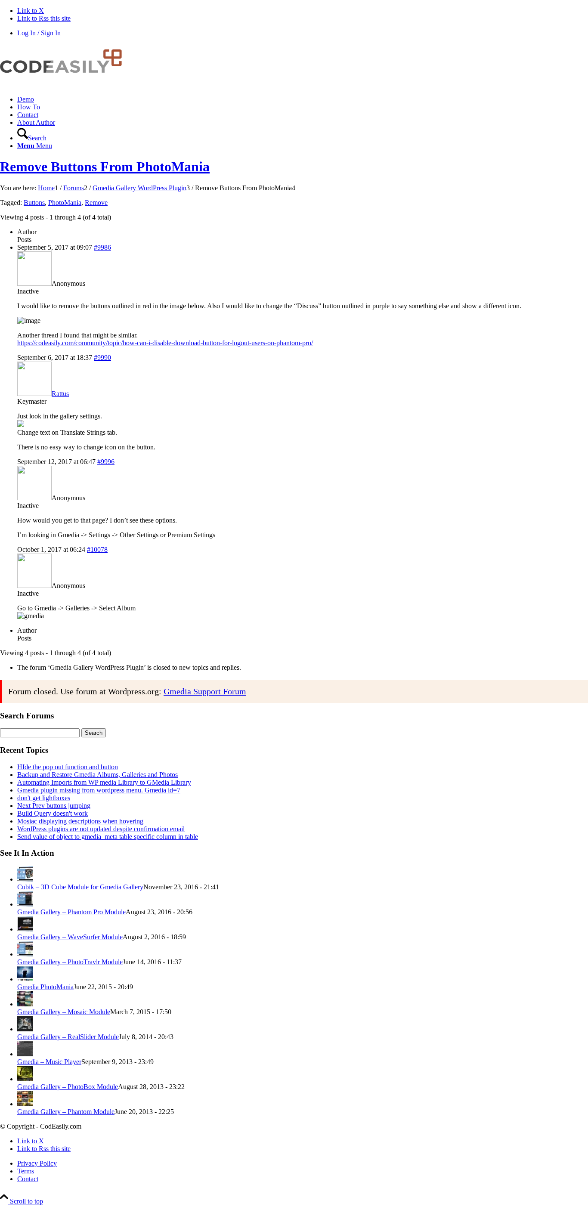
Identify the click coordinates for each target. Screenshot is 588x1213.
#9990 (102, 357)
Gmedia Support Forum (205, 691)
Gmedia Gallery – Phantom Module (66, 1111)
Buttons (34, 202)
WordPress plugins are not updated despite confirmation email (101, 828)
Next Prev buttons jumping (53, 805)
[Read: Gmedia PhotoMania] (25, 979)
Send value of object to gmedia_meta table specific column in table (107, 836)
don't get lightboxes (43, 797)
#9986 (102, 247)
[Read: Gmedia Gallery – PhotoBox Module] (25, 1079)
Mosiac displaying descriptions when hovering (80, 821)
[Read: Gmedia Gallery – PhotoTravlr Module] (25, 954)
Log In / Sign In (39, 33)
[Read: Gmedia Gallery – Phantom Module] (25, 1104)
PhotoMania (64, 202)
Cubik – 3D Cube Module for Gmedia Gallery (80, 887)
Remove (96, 202)
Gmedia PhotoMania (45, 986)
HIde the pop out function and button (67, 767)
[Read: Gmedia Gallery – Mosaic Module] (25, 1004)
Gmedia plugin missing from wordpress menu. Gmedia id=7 (98, 790)
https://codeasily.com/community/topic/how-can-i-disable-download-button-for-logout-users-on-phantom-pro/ (165, 343)
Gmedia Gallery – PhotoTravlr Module (70, 961)
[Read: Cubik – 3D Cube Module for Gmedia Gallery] (25, 879)
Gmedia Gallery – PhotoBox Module (67, 1086)
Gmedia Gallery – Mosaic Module (63, 1011)
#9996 (106, 461)
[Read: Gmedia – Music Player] (25, 1054)
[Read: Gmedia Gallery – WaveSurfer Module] (25, 929)
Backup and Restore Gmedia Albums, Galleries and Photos (97, 774)
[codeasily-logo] (64, 84)
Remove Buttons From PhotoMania (105, 166)
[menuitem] (302, 99)
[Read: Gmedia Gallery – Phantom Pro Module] (25, 904)
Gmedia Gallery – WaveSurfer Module (70, 937)
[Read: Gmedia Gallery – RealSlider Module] (25, 1029)
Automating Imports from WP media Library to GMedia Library (104, 782)
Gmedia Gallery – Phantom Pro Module (71, 912)
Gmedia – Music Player (49, 1061)
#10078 (97, 549)
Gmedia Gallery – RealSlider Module (68, 1036)
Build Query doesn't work (52, 813)
